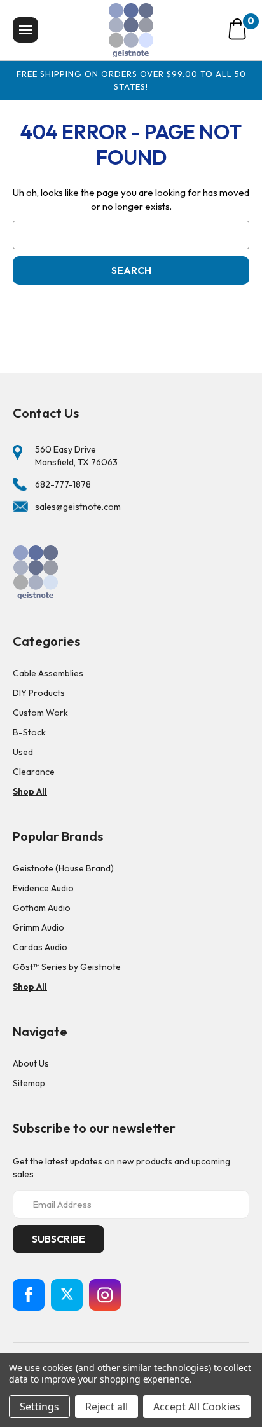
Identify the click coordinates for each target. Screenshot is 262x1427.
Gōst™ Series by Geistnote (67, 967)
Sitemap (29, 1083)
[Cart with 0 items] (237, 29)
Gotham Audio (42, 907)
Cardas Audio (40, 947)
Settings (39, 1407)
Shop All (30, 791)
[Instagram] (105, 1295)
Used (23, 752)
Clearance (34, 771)
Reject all (106, 1407)
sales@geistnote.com (78, 506)
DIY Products (39, 693)
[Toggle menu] (25, 30)
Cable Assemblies (48, 673)
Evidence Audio (43, 888)
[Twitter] (67, 1295)
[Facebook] (29, 1295)
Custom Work (40, 712)
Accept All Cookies (196, 1407)
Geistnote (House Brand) (63, 868)
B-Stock (29, 732)
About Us (31, 1063)
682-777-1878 (63, 484)
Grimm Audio (38, 927)
